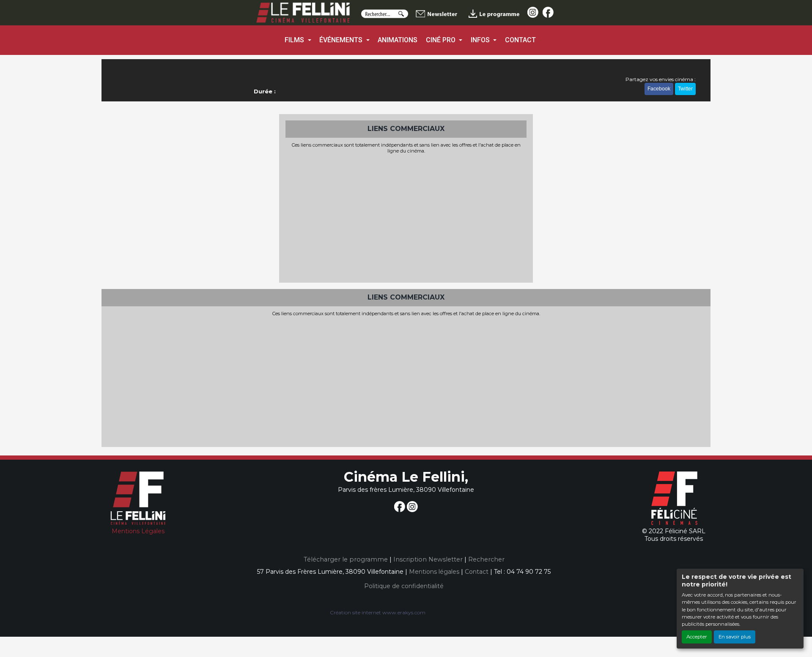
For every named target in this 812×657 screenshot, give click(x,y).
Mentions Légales (138, 531)
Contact (476, 571)
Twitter (685, 89)
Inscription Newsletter (428, 559)
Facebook (658, 89)
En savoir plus (735, 637)
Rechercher (486, 559)
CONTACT (520, 40)
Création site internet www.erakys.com (377, 612)
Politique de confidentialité (404, 586)
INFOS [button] (481, 40)
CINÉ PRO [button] (441, 40)
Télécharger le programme (346, 559)
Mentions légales (434, 571)
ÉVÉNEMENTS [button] (341, 40)
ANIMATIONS (397, 40)
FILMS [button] (295, 40)
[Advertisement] (406, 217)
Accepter (696, 637)
